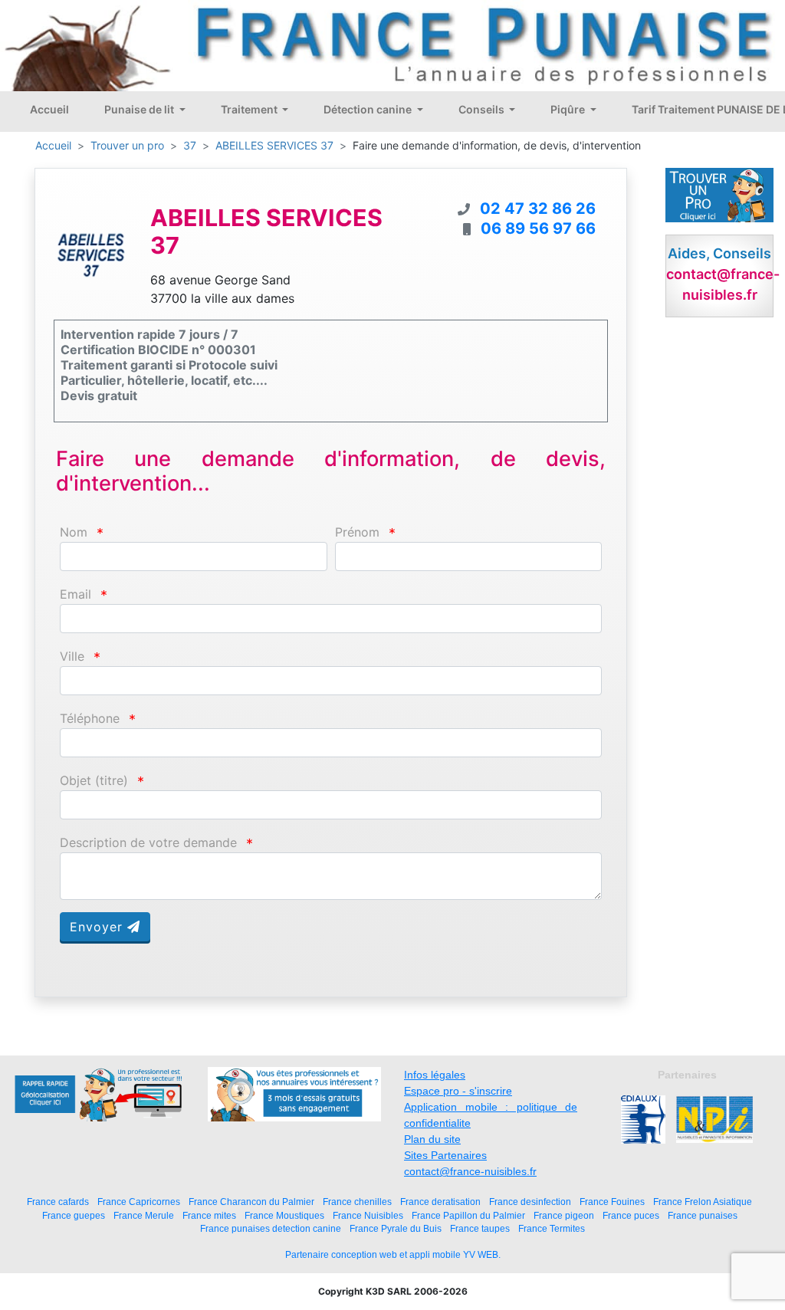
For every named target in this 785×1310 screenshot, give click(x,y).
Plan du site (432, 1139)
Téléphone (90, 718)
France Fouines (612, 1202)
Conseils (482, 109)
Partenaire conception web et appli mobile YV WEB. (393, 1254)
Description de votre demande (148, 843)
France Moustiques (284, 1215)
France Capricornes (138, 1202)
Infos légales (434, 1075)
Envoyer (98, 926)
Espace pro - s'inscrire (458, 1091)
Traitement (250, 109)
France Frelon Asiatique (702, 1202)
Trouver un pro (127, 145)
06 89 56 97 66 (538, 228)
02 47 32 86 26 (538, 208)
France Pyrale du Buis (396, 1228)
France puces (631, 1215)
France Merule (143, 1215)
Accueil (49, 109)
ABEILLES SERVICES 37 (274, 145)
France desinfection (530, 1202)
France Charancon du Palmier (251, 1202)
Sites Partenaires (445, 1155)
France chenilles (357, 1202)
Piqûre (568, 109)
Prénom (357, 532)
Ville (72, 656)
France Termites (551, 1228)
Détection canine (369, 109)
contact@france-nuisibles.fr (470, 1171)
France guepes (73, 1215)
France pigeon (564, 1215)
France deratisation (440, 1202)
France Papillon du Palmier (468, 1215)
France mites (209, 1215)
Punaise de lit (140, 109)
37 (189, 145)
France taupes (480, 1228)
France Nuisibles (368, 1215)
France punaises (702, 1215)
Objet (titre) (94, 780)
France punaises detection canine (270, 1228)
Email (75, 594)
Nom (73, 532)
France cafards (58, 1202)
